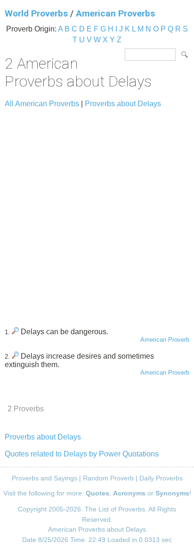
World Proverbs (36, 13)
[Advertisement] (97, 213)
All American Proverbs (42, 104)
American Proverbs (115, 13)
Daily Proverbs (161, 478)
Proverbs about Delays (123, 104)
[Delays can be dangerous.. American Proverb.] (15, 332)
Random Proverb (108, 478)
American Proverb (164, 339)
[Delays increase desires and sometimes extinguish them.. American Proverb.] (15, 356)
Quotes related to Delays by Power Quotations (82, 454)
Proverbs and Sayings (44, 478)
